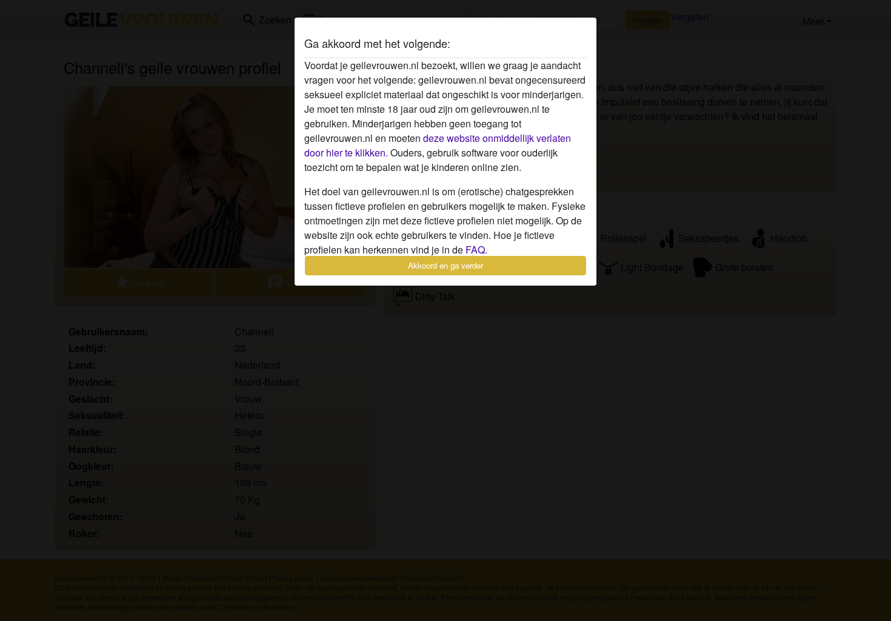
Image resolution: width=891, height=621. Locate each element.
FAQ (475, 250)
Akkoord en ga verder (445, 265)
